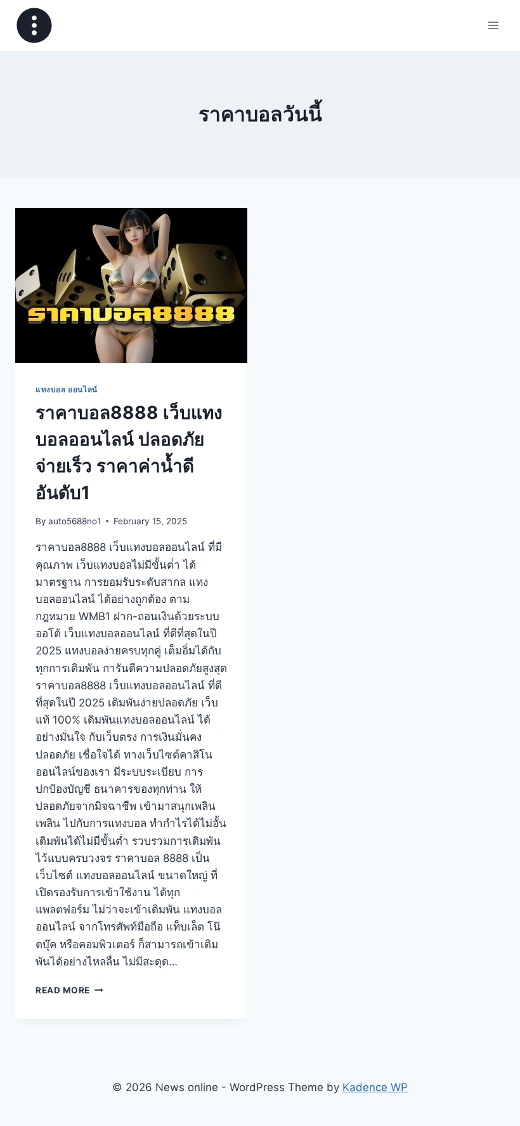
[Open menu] (493, 25)
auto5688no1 (74, 521)
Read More (69, 990)
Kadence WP (375, 1087)
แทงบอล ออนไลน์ (67, 389)
